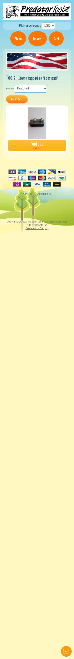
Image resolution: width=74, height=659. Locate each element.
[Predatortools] (37, 17)
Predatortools (35, 222)
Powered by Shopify (37, 228)
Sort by (10, 89)
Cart (56, 38)
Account (37, 38)
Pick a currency (30, 26)
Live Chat (66, 651)
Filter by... (16, 99)
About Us (44, 194)
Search (28, 194)
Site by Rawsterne (37, 225)
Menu (18, 38)
